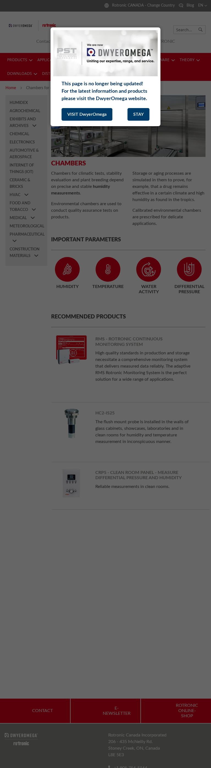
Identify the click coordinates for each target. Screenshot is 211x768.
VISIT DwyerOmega (87, 114)
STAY (138, 114)
